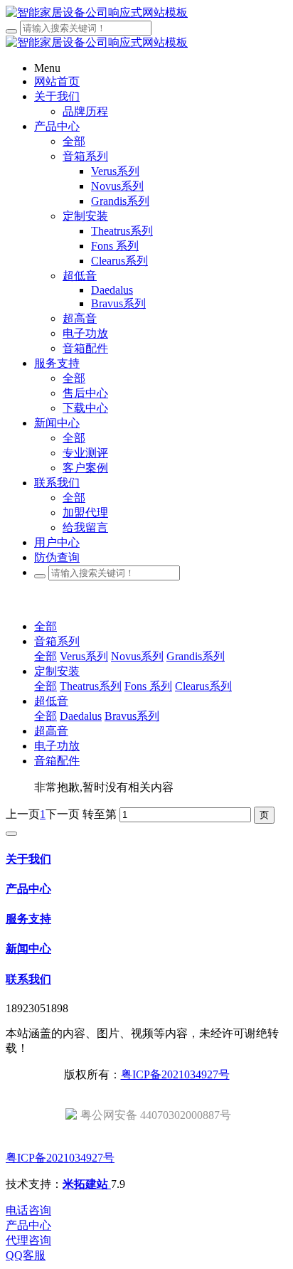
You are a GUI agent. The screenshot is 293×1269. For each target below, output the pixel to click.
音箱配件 (57, 761)
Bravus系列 (132, 716)
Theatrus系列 (91, 686)
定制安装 (57, 671)
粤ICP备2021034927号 (175, 1074)
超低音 (51, 701)
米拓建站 (87, 1184)
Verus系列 (84, 656)
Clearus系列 (203, 686)
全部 (74, 141)
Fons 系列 (148, 686)
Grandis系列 (195, 656)
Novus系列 (137, 656)
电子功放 (57, 746)
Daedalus (81, 716)
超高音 (51, 731)
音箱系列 (57, 641)
